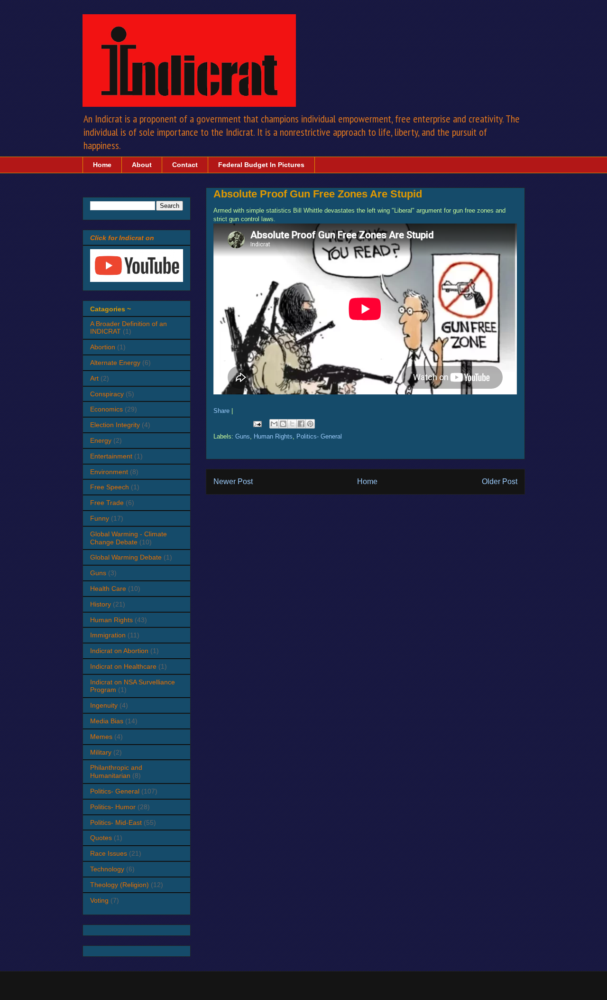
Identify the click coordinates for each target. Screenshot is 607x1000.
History (100, 604)
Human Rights (273, 436)
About (142, 164)
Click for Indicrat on (122, 238)
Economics (106, 409)
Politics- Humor (113, 807)
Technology (107, 869)
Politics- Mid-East (116, 822)
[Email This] (274, 424)
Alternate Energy (115, 362)
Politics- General (319, 436)
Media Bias (106, 721)
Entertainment (111, 456)
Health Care (108, 588)
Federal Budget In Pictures (261, 164)
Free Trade (107, 502)
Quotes (101, 837)
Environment (109, 472)
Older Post (499, 481)
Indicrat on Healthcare (123, 666)
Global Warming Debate (126, 557)
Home (102, 164)
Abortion (102, 347)
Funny (99, 518)
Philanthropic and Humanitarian (116, 771)
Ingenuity (104, 705)
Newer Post (233, 481)
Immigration (108, 635)
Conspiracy (107, 394)
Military (100, 752)
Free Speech (109, 487)
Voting (99, 900)
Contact (185, 164)
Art (94, 378)
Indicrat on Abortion (119, 650)
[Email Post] (257, 423)
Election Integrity (115, 425)
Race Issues (108, 853)
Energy (100, 440)
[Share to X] (292, 424)
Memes (101, 736)
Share (221, 410)
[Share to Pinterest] (310, 424)
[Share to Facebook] (301, 424)
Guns (242, 436)
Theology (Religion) (119, 884)
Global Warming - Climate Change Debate (128, 538)
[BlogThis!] (283, 424)
